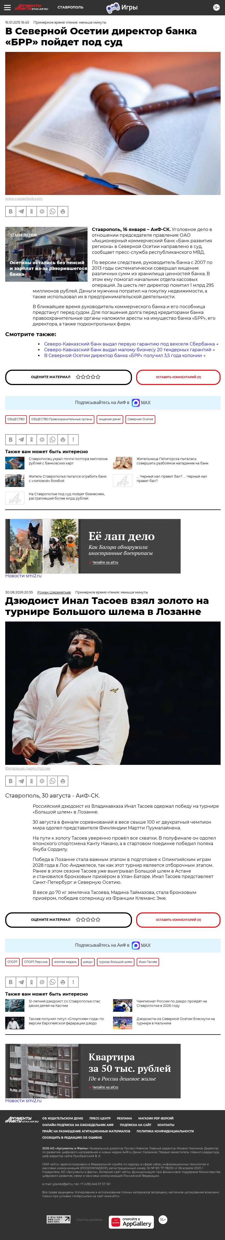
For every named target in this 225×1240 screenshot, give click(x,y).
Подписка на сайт (135, 1125)
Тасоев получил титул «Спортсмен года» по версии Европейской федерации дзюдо (66, 1021)
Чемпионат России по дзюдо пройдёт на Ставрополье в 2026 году (172, 1003)
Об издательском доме (62, 1118)
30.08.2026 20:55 (19, 592)
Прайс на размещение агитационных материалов (86, 1131)
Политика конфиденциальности (165, 1131)
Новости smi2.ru (23, 575)
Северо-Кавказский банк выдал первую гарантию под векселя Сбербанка (129, 344)
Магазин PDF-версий (155, 1118)
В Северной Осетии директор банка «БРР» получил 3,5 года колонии (123, 355)
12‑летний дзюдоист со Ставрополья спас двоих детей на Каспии (64, 1003)
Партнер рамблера (90, 1219)
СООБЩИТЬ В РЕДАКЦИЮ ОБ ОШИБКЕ (72, 1137)
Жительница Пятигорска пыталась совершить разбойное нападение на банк (173, 461)
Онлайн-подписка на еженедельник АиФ (78, 1125)
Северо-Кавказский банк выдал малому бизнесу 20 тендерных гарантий (127, 349)
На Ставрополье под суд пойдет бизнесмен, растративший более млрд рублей (67, 496)
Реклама (124, 1118)
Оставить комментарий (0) (178, 377)
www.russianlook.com (24, 198)
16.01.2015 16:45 (17, 22)
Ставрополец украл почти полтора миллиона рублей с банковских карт (68, 461)
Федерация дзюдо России (27, 768)
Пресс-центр (100, 1118)
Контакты (166, 1125)
